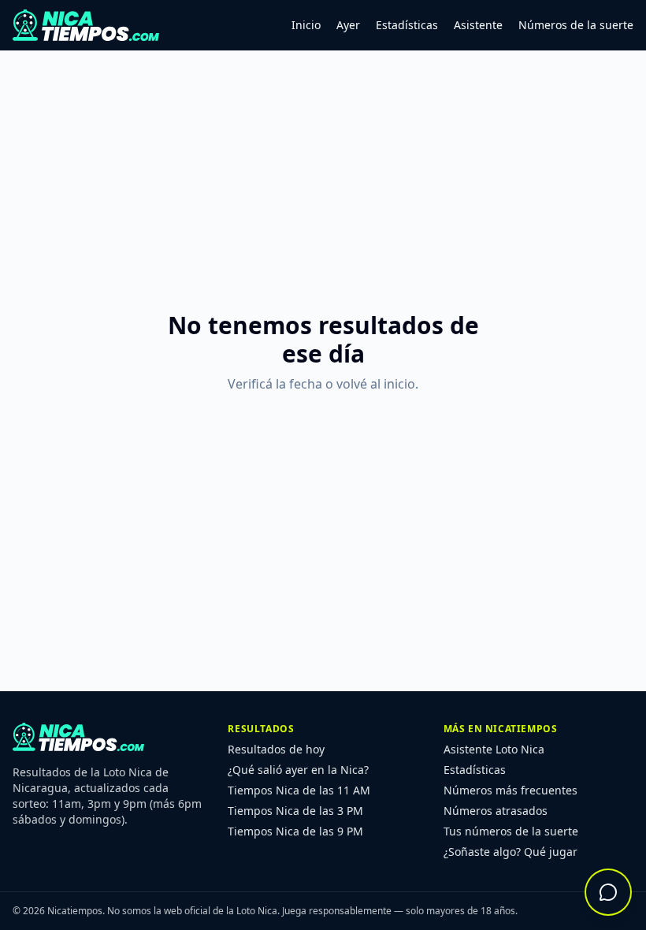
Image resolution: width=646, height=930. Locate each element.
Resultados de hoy (276, 749)
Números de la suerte (575, 24)
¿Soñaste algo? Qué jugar (510, 851)
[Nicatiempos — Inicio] (86, 25)
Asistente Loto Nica (494, 749)
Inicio (306, 24)
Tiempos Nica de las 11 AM (299, 790)
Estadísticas (407, 24)
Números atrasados (496, 810)
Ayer (348, 24)
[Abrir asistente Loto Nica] (608, 892)
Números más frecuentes (510, 790)
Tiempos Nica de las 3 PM (295, 810)
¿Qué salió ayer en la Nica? (298, 769)
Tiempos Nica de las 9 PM (295, 831)
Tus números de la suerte (511, 831)
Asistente (478, 24)
